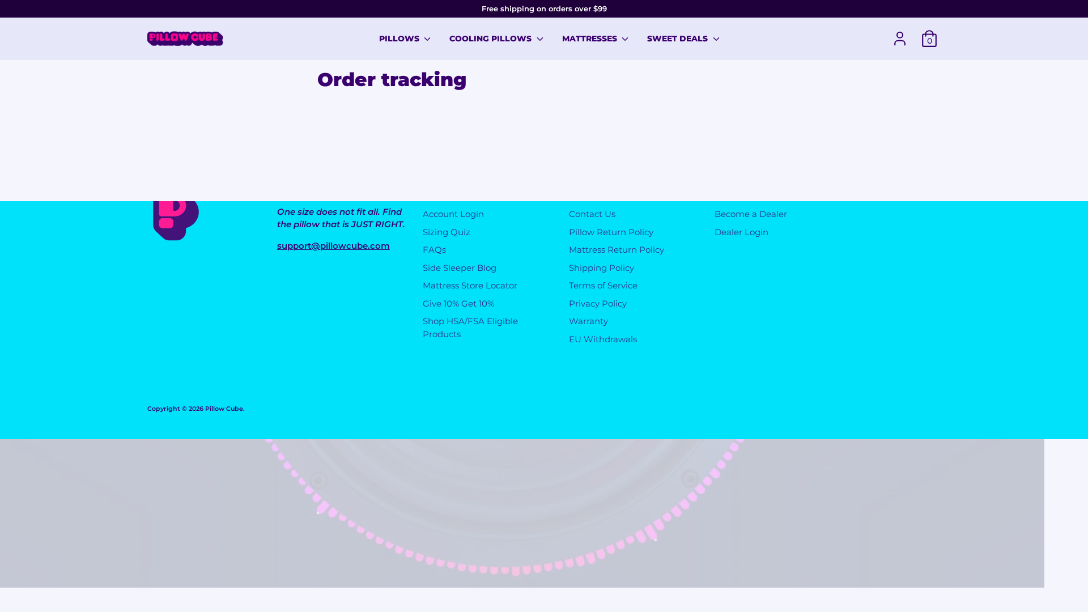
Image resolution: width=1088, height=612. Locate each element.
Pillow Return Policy (611, 232)
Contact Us (592, 214)
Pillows (400, 38)
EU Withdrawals (603, 339)
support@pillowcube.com (333, 245)
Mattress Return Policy (616, 249)
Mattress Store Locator (470, 285)
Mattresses (590, 38)
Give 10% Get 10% (458, 303)
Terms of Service (603, 285)
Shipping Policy (601, 267)
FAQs (434, 249)
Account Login (453, 214)
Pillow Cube (224, 409)
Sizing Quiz (446, 232)
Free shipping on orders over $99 (544, 8)
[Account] (900, 38)
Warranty (588, 321)
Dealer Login (741, 232)
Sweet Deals (678, 38)
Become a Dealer (751, 214)
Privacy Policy (598, 303)
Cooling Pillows (491, 38)
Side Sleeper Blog (459, 267)
